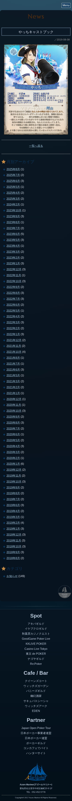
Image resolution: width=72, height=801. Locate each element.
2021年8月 (13, 357)
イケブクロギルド (36, 628)
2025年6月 (13, 180)
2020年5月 (13, 440)
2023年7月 (13, 228)
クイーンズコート (36, 680)
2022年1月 (13, 334)
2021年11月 (13, 345)
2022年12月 (13, 269)
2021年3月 (13, 381)
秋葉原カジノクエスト (36, 633)
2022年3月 (13, 322)
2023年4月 (13, 245)
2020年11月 (13, 404)
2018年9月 (13, 552)
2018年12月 (13, 534)
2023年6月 (13, 233)
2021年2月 (13, 387)
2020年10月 (13, 410)
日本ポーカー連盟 (36, 738)
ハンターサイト (36, 753)
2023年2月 (13, 257)
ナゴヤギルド (36, 658)
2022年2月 (13, 328)
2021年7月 (13, 363)
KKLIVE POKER (36, 643)
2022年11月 (13, 275)
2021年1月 (13, 393)
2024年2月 (13, 204)
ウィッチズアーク (36, 706)
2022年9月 (13, 286)
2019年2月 (13, 522)
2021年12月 (13, 340)
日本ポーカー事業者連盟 (36, 733)
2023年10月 (13, 210)
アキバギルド (36, 623)
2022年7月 (13, 298)
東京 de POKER (36, 653)
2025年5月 (13, 186)
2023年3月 (13, 251)
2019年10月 (13, 481)
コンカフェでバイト (36, 748)
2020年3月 (13, 452)
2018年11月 (13, 540)
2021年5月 (13, 375)
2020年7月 (13, 428)
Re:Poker (36, 663)
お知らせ (12, 576)
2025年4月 (13, 192)
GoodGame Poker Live (36, 638)
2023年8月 (13, 222)
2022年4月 (13, 316)
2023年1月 (13, 263)
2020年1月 (13, 463)
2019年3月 (13, 517)
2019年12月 (13, 469)
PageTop (64, 591)
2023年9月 (13, 216)
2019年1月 (13, 528)
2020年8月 (13, 422)
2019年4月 (13, 511)
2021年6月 (13, 369)
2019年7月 (13, 499)
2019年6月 (13, 505)
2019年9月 (13, 487)
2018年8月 (13, 558)
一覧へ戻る (36, 145)
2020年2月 (13, 458)
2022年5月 (13, 310)
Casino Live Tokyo (35, 648)
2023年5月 (13, 239)
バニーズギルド (36, 690)
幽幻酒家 (36, 695)
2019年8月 (13, 493)
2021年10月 (13, 351)
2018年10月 (13, 546)
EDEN (36, 710)
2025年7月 (13, 175)
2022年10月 (13, 281)
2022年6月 (13, 304)
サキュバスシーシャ (36, 701)
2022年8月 (13, 292)
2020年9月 (13, 416)
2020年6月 (13, 434)
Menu (66, 5)
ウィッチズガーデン (36, 686)
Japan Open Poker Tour (36, 728)
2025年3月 (13, 198)
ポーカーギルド (36, 743)
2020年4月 (13, 446)
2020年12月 (13, 399)
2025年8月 (13, 169)
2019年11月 (13, 475)
